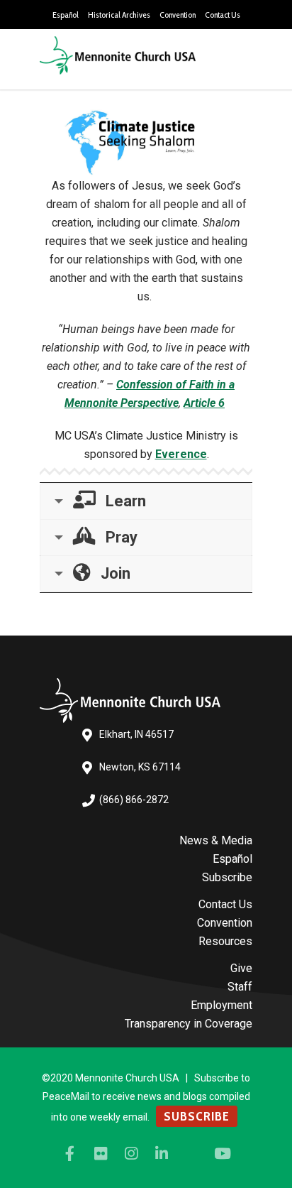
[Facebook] (70, 1154)
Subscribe (227, 877)
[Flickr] (100, 1154)
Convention (177, 15)
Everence (181, 454)
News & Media (215, 840)
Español (65, 15)
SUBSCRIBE (197, 1116)
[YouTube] (222, 1154)
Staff (240, 986)
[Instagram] (131, 1154)
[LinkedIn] (161, 1154)
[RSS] (192, 1154)
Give (241, 968)
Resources (225, 941)
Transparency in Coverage (188, 1023)
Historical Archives (119, 15)
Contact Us (222, 15)
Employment (221, 1005)
